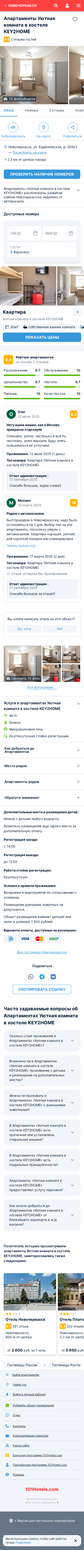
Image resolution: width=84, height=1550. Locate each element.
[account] (67, 5)
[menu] (78, 5)
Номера (31, 110)
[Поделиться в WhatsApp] (30, 976)
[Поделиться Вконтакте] (53, 976)
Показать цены (42, 337)
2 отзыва (56, 110)
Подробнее (23, 1542)
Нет (60, 629)
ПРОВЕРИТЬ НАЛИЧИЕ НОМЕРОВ (42, 174)
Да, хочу (24, 629)
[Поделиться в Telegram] (42, 976)
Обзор (9, 110)
